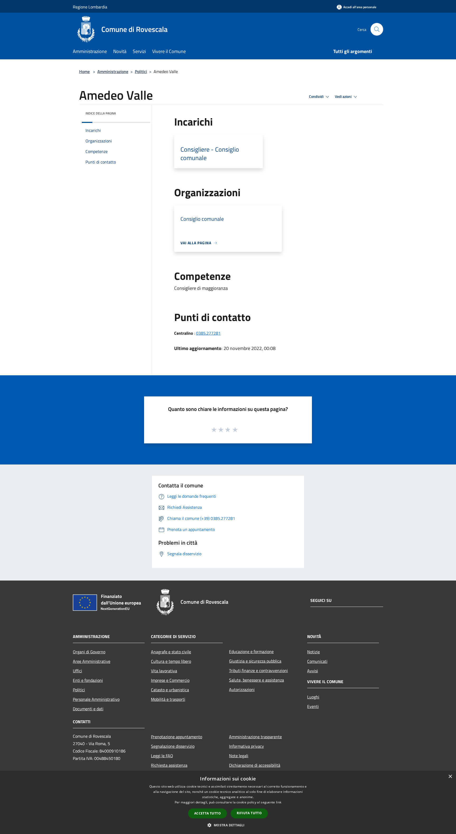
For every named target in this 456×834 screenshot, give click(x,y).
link (278, 802)
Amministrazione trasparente (255, 737)
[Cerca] (376, 29)
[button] (227, 825)
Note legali (238, 755)
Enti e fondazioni (88, 680)
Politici (141, 71)
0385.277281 (208, 333)
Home (84, 71)
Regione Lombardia (90, 7)
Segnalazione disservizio (172, 746)
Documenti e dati (88, 709)
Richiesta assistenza (169, 765)
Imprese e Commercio (170, 680)
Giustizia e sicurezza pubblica (255, 661)
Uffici (77, 671)
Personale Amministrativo (96, 699)
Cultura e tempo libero (171, 661)
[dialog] (228, 802)
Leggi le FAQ (162, 755)
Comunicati (317, 661)
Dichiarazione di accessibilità (254, 765)
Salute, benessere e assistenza (256, 680)
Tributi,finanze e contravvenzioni (258, 670)
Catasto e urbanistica (170, 690)
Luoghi (313, 697)
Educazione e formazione (251, 651)
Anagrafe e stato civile (171, 652)
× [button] (450, 777)
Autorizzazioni (242, 689)
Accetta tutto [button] (207, 813)
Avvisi (312, 671)
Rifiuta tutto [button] (249, 813)
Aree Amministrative (91, 661)
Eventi (313, 706)
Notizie (313, 652)
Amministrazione (112, 71)
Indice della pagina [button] (101, 113)
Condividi (316, 96)
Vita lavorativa (164, 671)
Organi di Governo (89, 652)
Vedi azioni (343, 96)
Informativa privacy (246, 746)
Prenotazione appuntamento (176, 737)
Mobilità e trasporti (168, 699)
